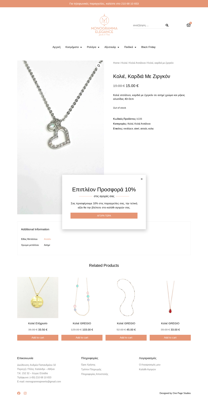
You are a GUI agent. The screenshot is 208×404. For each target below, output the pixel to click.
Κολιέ (124, 63)
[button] (142, 179)
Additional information (35, 229)
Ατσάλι (47, 239)
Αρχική (56, 47)
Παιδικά (128, 47)
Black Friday (148, 47)
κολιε (151, 128)
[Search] (167, 25)
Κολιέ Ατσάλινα (137, 63)
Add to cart (38, 337)
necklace (128, 128)
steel (136, 128)
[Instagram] (25, 393)
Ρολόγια (91, 47)
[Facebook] (18, 393)
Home (116, 63)
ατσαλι (143, 128)
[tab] (36, 229)
